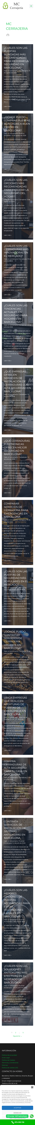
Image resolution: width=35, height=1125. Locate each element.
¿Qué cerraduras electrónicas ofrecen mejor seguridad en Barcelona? (17, 447)
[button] (32, 1087)
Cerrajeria (22, 520)
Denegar (17, 1113)
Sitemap (5, 1065)
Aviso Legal (6, 1058)
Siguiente (17, 1036)
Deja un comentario (11, 71)
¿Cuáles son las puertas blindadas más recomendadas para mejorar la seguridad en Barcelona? (16, 57)
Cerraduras (23, 259)
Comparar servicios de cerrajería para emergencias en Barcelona (16, 510)
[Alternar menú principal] (31, 6)
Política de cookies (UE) (10, 1068)
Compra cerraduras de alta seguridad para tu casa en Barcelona (15, 768)
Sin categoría (23, 71)
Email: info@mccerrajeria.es (11, 1081)
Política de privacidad (9, 1055)
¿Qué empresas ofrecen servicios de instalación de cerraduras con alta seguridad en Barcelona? (17, 381)
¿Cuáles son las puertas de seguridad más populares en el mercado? (16, 578)
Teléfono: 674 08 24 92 (9, 1083)
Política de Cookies (8, 1060)
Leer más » (7, 106)
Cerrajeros (22, 199)
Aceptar (17, 1108)
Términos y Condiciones (10, 1063)
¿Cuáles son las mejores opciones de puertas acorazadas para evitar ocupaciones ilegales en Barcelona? (17, 903)
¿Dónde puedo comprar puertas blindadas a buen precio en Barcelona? (17, 124)
